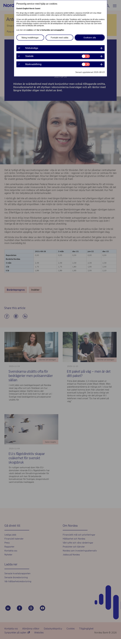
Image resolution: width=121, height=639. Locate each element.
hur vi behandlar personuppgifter (51, 30)
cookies (29, 30)
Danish (19, 9)
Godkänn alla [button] (90, 37)
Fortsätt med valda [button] (59, 37)
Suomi (37, 9)
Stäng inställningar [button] (30, 37)
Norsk (32, 9)
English (26, 9)
